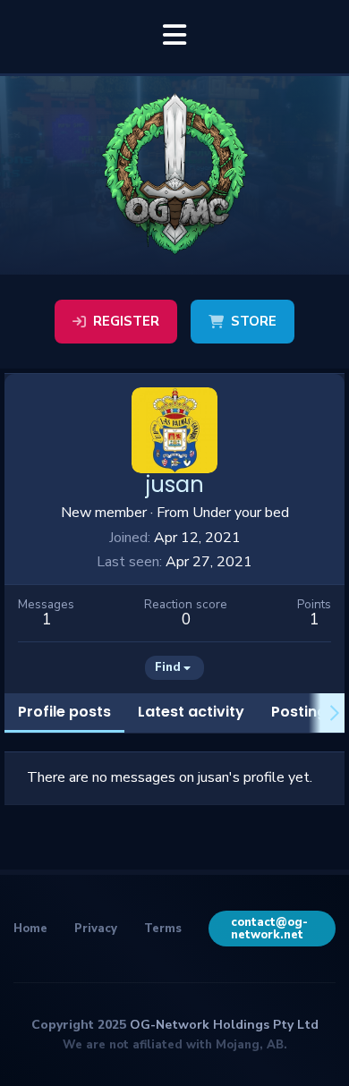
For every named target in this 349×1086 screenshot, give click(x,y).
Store (254, 321)
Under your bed (240, 512)
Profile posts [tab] (64, 711)
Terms (163, 928)
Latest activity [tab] (191, 711)
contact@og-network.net (269, 928)
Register (126, 321)
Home (30, 928)
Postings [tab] (303, 711)
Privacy (95, 928)
